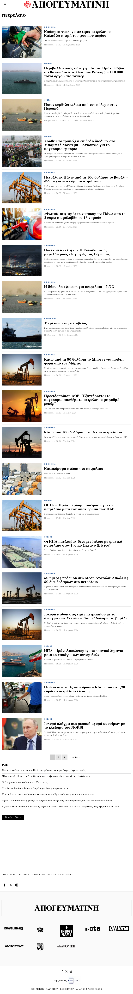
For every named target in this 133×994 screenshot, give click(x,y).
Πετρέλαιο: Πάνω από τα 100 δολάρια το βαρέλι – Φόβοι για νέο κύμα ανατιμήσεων (86, 179)
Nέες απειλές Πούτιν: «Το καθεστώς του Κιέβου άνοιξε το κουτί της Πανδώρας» (46, 776)
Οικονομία (50, 27)
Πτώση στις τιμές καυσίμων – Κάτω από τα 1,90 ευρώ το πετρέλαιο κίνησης (84, 689)
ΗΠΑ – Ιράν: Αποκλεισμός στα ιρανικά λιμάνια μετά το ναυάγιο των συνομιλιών (83, 653)
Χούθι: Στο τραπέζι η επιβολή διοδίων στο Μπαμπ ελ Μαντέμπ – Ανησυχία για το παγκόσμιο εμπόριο (79, 145)
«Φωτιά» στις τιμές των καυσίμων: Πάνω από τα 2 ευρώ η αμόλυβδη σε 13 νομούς (85, 216)
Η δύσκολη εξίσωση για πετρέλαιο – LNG (79, 287)
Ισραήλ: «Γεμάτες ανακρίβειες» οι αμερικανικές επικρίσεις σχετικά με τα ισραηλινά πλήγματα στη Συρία (57, 800)
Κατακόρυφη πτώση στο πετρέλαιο (73, 469)
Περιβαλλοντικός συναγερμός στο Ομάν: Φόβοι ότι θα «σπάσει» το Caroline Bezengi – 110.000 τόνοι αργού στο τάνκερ (84, 72)
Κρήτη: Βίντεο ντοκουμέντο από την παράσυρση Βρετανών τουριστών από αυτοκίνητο (48, 794)
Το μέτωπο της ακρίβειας (65, 323)
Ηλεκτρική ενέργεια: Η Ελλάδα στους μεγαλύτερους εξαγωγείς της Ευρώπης (77, 252)
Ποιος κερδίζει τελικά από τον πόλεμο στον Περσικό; (80, 107)
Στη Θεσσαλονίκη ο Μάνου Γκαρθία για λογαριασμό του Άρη (35, 788)
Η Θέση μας (50, 319)
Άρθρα (47, 100)
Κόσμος (48, 64)
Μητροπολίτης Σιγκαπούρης (56, 120)
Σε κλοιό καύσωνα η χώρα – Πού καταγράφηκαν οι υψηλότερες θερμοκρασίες (44, 770)
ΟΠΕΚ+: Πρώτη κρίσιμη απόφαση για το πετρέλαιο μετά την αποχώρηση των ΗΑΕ (79, 507)
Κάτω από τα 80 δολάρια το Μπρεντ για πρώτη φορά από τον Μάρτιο (84, 361)
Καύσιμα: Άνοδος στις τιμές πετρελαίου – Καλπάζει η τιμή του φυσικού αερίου (79, 34)
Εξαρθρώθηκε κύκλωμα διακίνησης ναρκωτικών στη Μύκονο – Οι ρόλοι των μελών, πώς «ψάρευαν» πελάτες (60, 806)
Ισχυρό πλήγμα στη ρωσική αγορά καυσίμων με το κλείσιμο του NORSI (84, 726)
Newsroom (49, 45)
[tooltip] (4, 885)
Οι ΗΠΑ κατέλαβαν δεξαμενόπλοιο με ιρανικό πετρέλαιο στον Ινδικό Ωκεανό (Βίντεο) (83, 544)
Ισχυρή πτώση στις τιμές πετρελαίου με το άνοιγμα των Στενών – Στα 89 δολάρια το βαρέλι (85, 616)
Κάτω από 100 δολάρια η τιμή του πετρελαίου (83, 432)
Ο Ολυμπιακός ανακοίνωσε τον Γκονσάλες (25, 782)
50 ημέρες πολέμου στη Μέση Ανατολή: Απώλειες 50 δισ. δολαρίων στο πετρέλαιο (86, 580)
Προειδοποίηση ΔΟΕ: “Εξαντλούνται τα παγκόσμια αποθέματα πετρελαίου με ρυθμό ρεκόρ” (81, 400)
